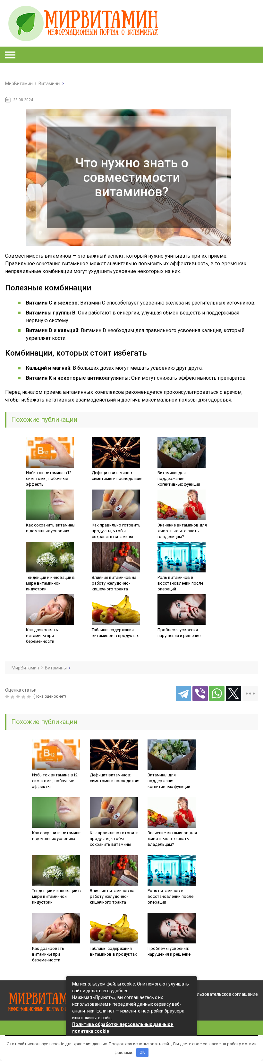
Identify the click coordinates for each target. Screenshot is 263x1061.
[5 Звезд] (29, 697)
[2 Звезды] (13, 697)
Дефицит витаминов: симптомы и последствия (117, 475)
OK (142, 1052)
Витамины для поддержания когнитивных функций (178, 478)
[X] (233, 693)
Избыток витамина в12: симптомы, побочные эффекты (49, 478)
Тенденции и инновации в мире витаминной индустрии (50, 583)
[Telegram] (183, 693)
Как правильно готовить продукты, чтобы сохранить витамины (116, 531)
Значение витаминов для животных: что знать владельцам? (182, 531)
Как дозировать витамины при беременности (42, 635)
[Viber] (200, 693)
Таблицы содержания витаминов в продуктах (115, 632)
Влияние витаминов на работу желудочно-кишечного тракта (114, 583)
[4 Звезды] (24, 697)
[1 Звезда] (8, 697)
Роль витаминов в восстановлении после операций (180, 583)
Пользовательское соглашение (224, 994)
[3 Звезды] (18, 697)
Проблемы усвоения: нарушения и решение (178, 632)
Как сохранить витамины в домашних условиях (50, 528)
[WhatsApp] (217, 693)
